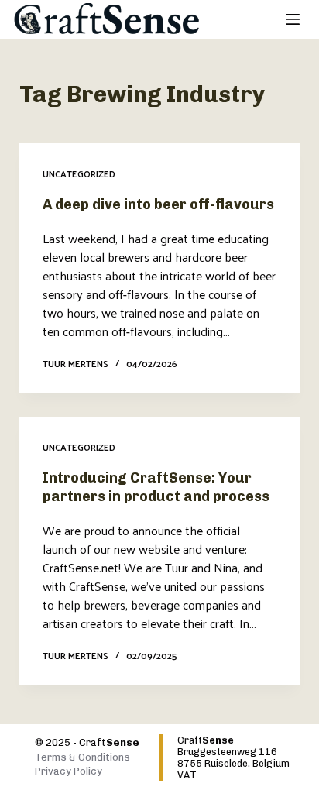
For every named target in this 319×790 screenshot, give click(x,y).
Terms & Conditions (82, 757)
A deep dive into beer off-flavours (158, 204)
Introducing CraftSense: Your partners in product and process (156, 486)
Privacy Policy (68, 771)
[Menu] (293, 19)
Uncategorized (79, 173)
